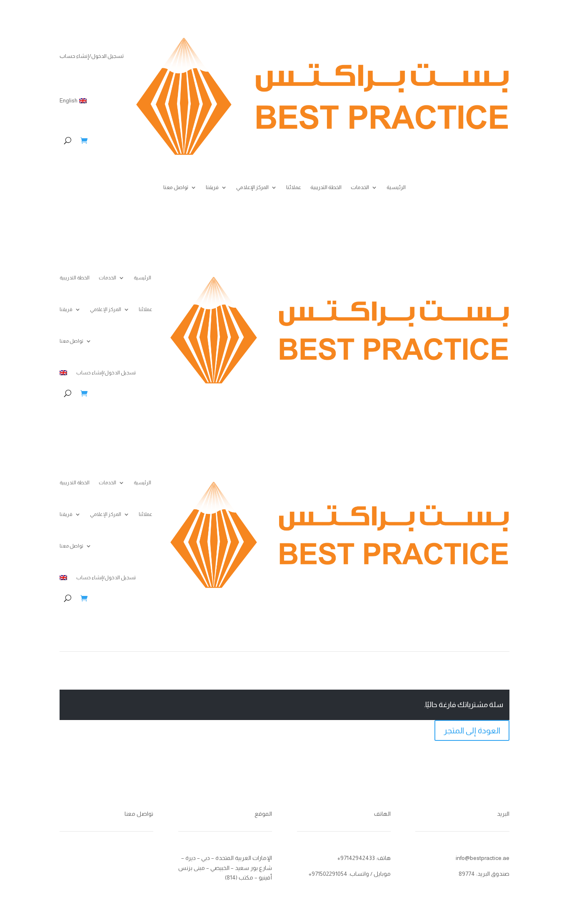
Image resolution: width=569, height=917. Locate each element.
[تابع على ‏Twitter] (107, 860)
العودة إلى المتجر (472, 730)
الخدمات (360, 187)
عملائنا (293, 187)
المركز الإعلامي (252, 187)
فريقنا (212, 187)
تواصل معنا (175, 187)
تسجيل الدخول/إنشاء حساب (92, 56)
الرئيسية (396, 187)
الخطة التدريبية (326, 187)
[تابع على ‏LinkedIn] (124, 860)
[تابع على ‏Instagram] (140, 860)
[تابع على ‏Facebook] (90, 860)
